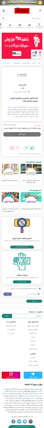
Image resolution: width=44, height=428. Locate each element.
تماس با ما (11, 333)
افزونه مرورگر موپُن (33, 326)
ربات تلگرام (33, 333)
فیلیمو (15, 393)
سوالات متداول (33, 361)
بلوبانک (31, 396)
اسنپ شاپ (5, 393)
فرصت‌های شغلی (11, 326)
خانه (39, 63)
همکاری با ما (11, 329)
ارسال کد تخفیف (22, 282)
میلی (40, 396)
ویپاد (26, 396)
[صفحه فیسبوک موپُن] (13, 421)
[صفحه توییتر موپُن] (19, 421)
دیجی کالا (36, 393)
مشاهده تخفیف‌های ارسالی (22, 247)
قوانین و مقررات (33, 365)
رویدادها (33, 341)
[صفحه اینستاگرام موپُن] (31, 421)
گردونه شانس (33, 349)
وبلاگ (33, 337)
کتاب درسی (25, 63)
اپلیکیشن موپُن (33, 329)
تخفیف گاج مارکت (16, 107)
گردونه (33, 345)
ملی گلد (36, 396)
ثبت (7, 294)
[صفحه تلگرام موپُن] (25, 421)
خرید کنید (22, 134)
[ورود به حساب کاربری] (4, 10)
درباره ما (33, 357)
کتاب (33, 63)
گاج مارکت (16, 63)
